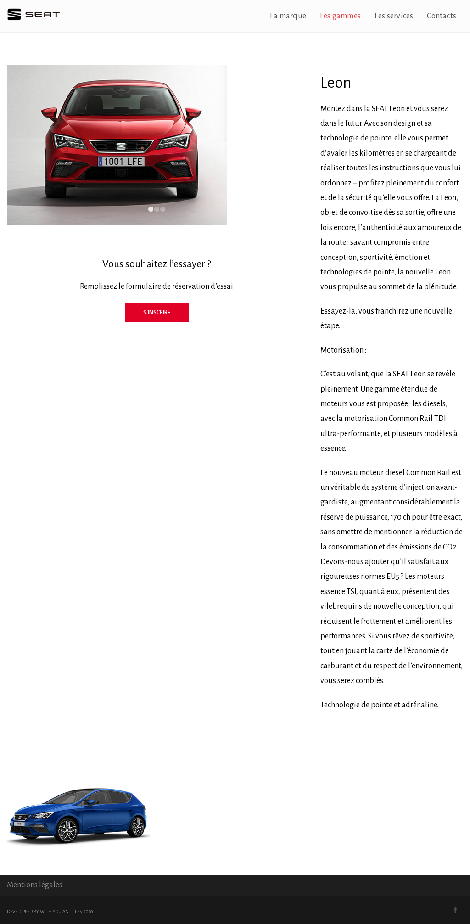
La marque (288, 16)
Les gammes (340, 16)
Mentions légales (34, 885)
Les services (394, 16)
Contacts (441, 16)
